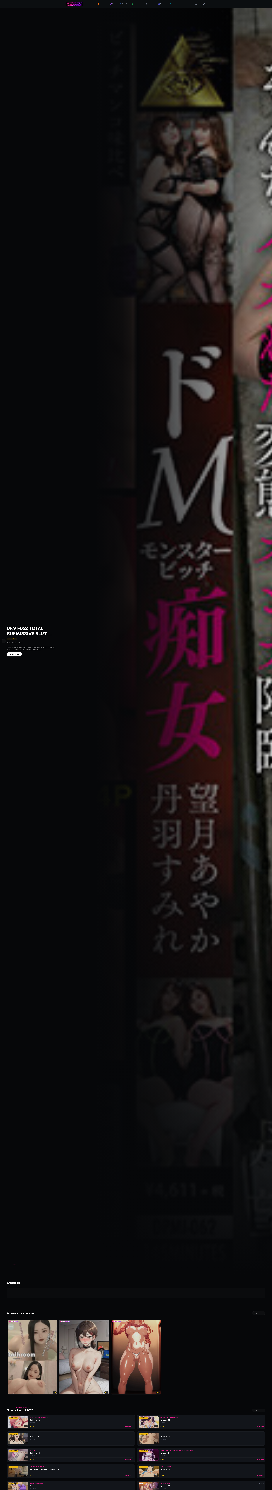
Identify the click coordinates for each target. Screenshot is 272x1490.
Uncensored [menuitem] (138, 4)
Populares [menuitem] (103, 4)
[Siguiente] (268, 641)
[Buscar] (196, 4)
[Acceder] (204, 4)
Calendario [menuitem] (151, 4)
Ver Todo (258, 1313)
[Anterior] (4, 641)
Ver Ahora (15, 658)
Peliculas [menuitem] (125, 4)
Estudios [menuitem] (163, 4)
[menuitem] (174, 4)
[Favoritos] (200, 4)
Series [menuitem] (114, 4)
